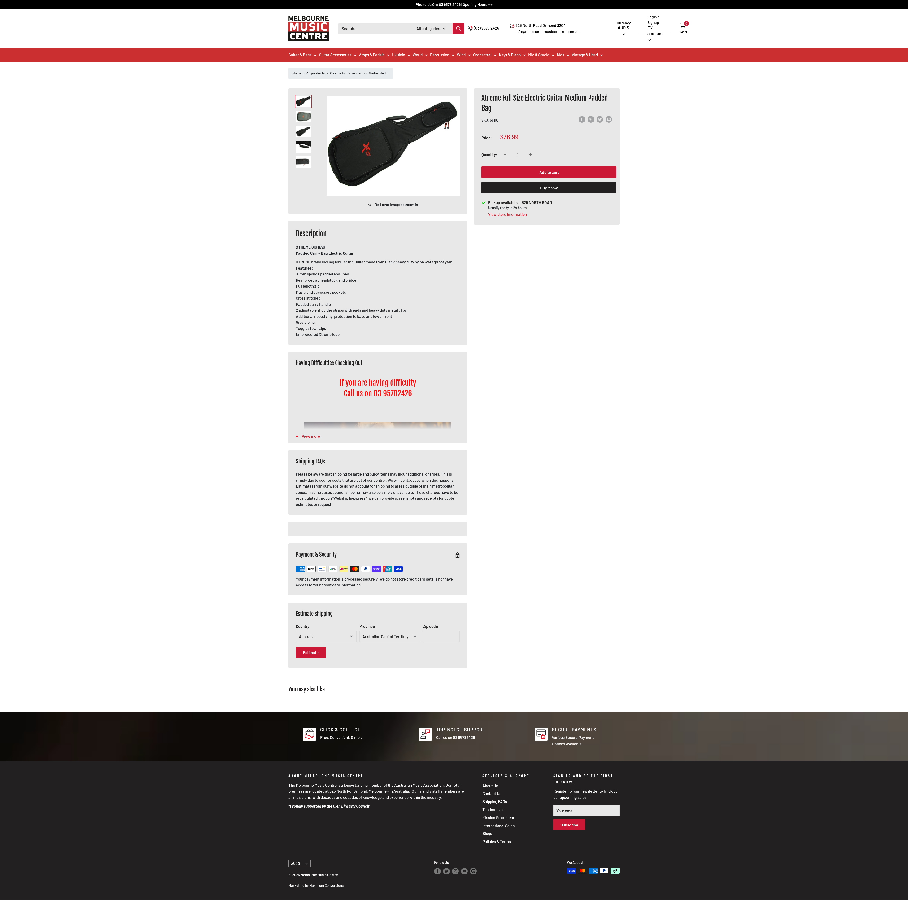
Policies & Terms (496, 841)
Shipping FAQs (494, 801)
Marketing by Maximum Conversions (316, 885)
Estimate (311, 652)
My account (655, 30)
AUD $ (295, 863)
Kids (560, 54)
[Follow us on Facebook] (437, 871)
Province (367, 626)
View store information (507, 214)
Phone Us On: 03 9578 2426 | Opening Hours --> (454, 4)
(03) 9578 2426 (486, 28)
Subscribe (569, 824)
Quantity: (489, 154)
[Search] (458, 28)
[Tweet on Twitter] (600, 119)
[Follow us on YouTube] (464, 871)
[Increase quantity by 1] (530, 154)
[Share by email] (609, 119)
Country (302, 626)
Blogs (487, 833)
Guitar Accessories (335, 54)
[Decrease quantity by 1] (505, 154)
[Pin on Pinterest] (591, 119)
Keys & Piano (510, 54)
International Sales (498, 825)
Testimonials (493, 809)
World (418, 54)
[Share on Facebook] (582, 119)
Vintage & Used (585, 54)
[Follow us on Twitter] (446, 871)
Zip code (430, 626)
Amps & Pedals (371, 54)
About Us (490, 785)
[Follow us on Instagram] (455, 871)
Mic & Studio (538, 54)
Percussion (439, 54)
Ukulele (398, 54)
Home (296, 73)
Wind (461, 54)
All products (315, 73)
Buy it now (549, 187)
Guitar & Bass (299, 54)
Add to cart (549, 172)
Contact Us (491, 793)
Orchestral (482, 54)
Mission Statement (498, 817)
